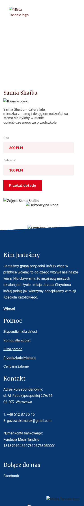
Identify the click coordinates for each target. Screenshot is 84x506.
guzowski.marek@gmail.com (29, 421)
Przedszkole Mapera (19, 357)
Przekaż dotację (22, 185)
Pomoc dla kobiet (17, 340)
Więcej (9, 308)
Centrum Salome (16, 366)
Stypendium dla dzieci (20, 331)
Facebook (11, 475)
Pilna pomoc (12, 349)
